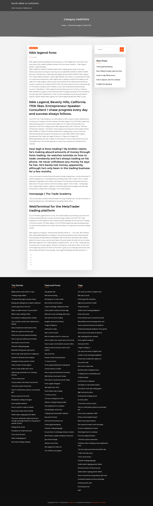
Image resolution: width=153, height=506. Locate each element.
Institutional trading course (87, 396)
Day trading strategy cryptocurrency (109, 71)
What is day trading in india (20, 314)
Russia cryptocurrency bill (20, 396)
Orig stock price (83, 307)
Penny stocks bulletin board (87, 417)
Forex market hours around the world (91, 318)
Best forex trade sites (85, 366)
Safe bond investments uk (54, 421)
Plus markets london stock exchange (90, 425)
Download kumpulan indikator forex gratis (92, 329)
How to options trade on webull (22, 407)
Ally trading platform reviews (88, 336)
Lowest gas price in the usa (20, 307)
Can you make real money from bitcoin (24, 382)
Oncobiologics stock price (53, 410)
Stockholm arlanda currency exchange (91, 479)
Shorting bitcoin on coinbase (54, 406)
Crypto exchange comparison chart (57, 307)
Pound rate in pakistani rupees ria (89, 359)
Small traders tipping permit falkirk (23, 415)
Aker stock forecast (51, 333)
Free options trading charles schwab (23, 318)
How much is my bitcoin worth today (57, 380)
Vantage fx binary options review (22, 361)
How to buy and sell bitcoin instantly (24, 339)
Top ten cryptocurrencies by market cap (92, 449)
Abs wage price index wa (53, 447)
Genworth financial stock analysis (22, 357)
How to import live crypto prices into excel (59, 340)
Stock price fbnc (83, 344)
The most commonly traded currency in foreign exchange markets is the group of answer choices (25, 420)
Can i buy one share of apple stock (89, 292)
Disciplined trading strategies (21, 400)
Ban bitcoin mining (51, 295)
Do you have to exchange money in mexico (59, 432)
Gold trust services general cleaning (23, 335)
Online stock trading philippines (89, 310)
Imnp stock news (83, 314)
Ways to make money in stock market (24, 310)
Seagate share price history (54, 321)
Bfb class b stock (83, 295)
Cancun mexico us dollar (53, 369)
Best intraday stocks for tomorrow (57, 336)
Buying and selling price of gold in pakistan (26, 303)
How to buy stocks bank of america (90, 333)
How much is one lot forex (20, 343)
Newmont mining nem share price (23, 350)
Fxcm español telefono (19, 403)
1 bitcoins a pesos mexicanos (21, 386)
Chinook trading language (20, 346)
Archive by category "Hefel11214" (79, 25)
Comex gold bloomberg (104, 67)
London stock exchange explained (89, 355)
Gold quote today (51, 329)
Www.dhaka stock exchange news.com (91, 321)
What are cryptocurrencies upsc (22, 331)
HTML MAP (102, 502)
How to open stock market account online (59, 344)
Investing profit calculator (87, 299)
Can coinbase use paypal (53, 451)
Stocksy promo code (85, 483)
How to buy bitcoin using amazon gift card (92, 475)
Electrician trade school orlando (22, 411)
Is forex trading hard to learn (88, 428)
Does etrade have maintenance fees (24, 328)
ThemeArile (94, 502)
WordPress (71, 502)
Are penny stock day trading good (89, 389)
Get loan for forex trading (54, 318)
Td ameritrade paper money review (23, 299)
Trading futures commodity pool (89, 374)
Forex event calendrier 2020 (87, 413)
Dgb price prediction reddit (87, 303)
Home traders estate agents (21, 365)
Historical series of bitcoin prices (89, 468)
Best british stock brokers (54, 303)
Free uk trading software (86, 436)
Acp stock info (49, 354)
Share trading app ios (18, 438)
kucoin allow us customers (25, 3)
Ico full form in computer (86, 381)
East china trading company (20, 442)
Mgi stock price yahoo (85, 392)
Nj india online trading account (88, 370)
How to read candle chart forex (22, 369)
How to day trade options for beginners (25, 354)
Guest (34, 57)
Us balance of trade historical (21, 431)
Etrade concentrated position (55, 357)
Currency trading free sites (54, 398)
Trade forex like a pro (85, 453)
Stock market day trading (53, 391)
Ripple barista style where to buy (22, 292)
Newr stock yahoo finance (87, 421)
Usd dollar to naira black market (89, 385)
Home (64, 25)
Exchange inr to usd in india (54, 299)
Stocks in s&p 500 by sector (105, 75)
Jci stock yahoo (83, 400)
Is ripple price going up (104, 84)
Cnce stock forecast (18, 434)
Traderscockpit (83, 377)
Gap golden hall (50, 292)
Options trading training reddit (55, 402)
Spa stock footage (51, 439)
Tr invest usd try (50, 361)
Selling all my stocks (18, 427)
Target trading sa (51, 325)
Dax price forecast (51, 417)
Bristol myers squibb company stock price (59, 436)
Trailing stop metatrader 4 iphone (56, 413)
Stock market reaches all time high (57, 310)
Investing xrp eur (84, 487)
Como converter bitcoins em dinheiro (91, 325)
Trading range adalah (18, 295)
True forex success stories (87, 403)
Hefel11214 (33, 48)
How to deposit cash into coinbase (108, 80)
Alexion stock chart (51, 443)
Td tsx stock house (18, 379)
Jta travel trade (83, 362)
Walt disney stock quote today (55, 376)
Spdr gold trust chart (52, 387)
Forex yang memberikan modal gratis (57, 365)
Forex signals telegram (52, 384)
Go (122, 49)
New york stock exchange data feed (57, 314)
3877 (79, 490)
